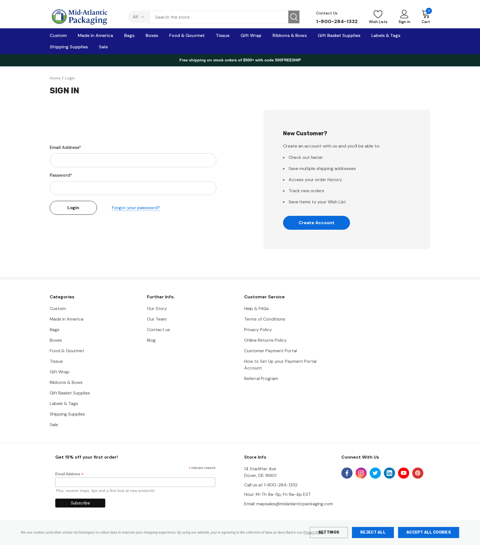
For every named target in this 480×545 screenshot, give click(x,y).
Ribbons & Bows (66, 382)
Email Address (69, 474)
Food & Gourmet (67, 351)
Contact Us (327, 13)
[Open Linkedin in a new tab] (389, 473)
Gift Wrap (59, 372)
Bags (54, 329)
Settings (328, 532)
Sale (54, 425)
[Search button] (293, 17)
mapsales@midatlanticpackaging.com (294, 504)
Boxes (56, 340)
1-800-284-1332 (337, 21)
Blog (151, 340)
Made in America (66, 319)
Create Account (316, 223)
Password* (61, 175)
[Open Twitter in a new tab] (375, 473)
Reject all (373, 532)
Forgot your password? (136, 208)
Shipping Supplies (67, 414)
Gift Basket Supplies (70, 393)
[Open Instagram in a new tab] (361, 473)
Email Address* (65, 147)
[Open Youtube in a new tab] (403, 473)
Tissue (56, 361)
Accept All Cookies (428, 532)
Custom (58, 308)
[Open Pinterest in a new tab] (417, 473)
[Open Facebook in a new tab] (346, 473)
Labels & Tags (64, 403)
